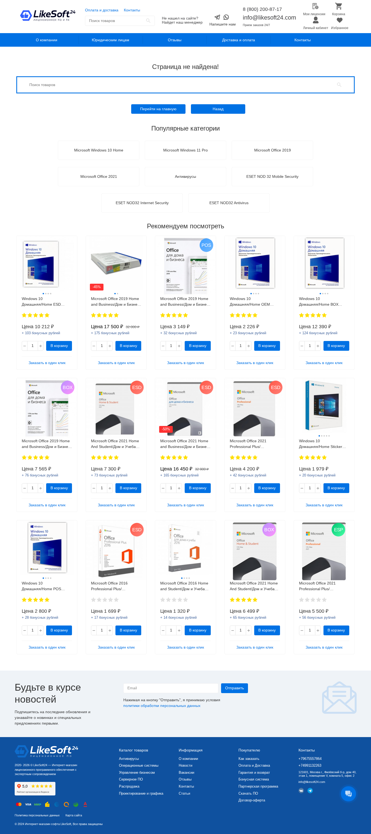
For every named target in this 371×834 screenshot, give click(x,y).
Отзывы (174, 40)
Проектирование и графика (141, 793)
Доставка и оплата (238, 40)
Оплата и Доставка (254, 765)
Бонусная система (253, 779)
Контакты (132, 10)
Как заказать (248, 759)
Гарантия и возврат (254, 772)
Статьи (184, 793)
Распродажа (129, 786)
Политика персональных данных (37, 815)
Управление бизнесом (137, 772)
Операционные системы (138, 765)
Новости (185, 765)
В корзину (59, 345)
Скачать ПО (248, 793)
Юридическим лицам (110, 40)
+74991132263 (309, 765)
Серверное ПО (131, 779)
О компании (46, 40)
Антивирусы (129, 759)
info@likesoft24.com (269, 17)
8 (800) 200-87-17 (262, 9)
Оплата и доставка (101, 10)
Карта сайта (73, 815)
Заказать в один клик (47, 363)
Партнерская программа (258, 786)
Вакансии (186, 772)
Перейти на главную (158, 109)
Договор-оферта (251, 800)
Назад (218, 109)
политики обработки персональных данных (161, 705)
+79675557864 (310, 759)
